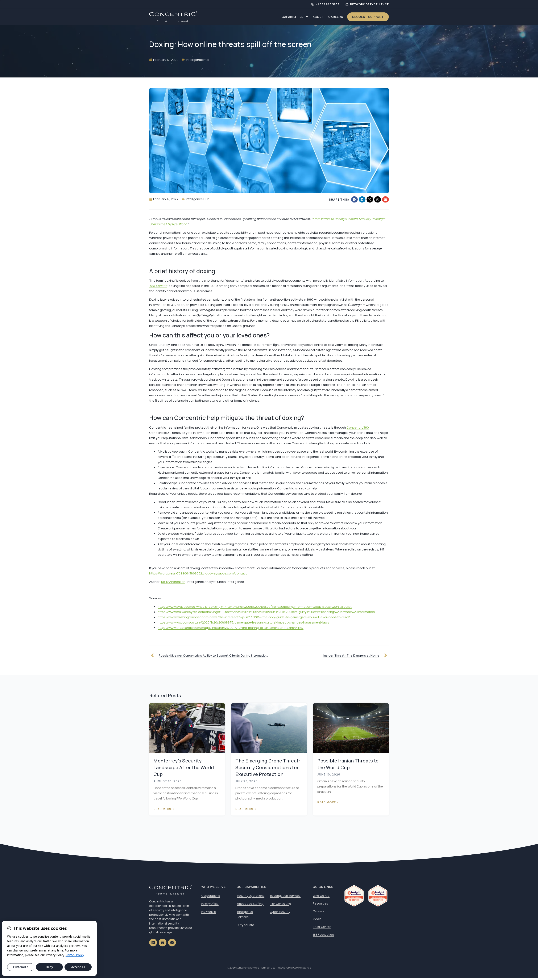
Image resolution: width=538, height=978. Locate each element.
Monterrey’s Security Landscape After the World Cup (183, 767)
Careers (335, 17)
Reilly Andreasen (173, 582)
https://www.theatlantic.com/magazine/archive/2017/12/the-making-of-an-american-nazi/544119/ (230, 627)
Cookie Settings (302, 967)
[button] (354, 199)
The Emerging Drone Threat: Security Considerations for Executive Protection (267, 767)
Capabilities (292, 17)
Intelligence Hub (197, 59)
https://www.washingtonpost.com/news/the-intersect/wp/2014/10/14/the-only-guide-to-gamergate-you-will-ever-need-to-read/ (254, 617)
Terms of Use (268, 967)
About (318, 17)
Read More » (164, 809)
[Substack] (162, 942)
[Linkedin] (153, 942)
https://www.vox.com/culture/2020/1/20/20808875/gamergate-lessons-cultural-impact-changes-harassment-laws (243, 622)
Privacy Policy (284, 967)
